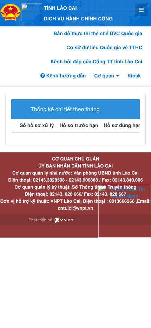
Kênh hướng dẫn (65, 75)
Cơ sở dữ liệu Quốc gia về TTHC (104, 47)
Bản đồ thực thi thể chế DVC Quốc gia (97, 33)
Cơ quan (105, 75)
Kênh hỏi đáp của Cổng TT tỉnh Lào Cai (96, 61)
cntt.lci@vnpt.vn (75, 207)
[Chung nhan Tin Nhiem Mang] (124, 210)
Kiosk (134, 75)
